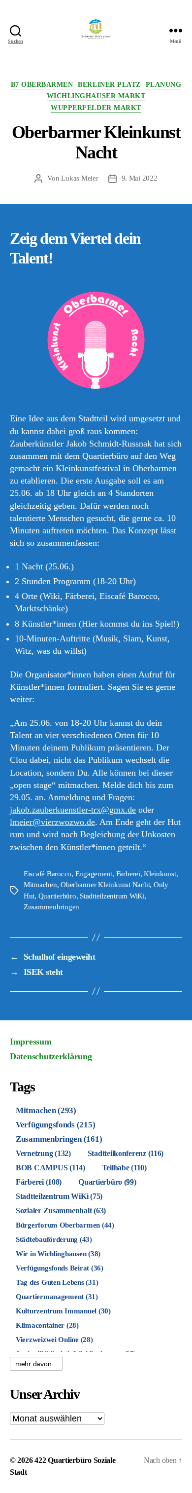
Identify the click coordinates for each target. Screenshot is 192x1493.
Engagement (93, 874)
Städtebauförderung (54, 1239)
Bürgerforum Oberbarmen (65, 1225)
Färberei (128, 874)
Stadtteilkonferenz (126, 1153)
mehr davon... (36, 1364)
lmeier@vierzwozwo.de (52, 822)
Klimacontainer (47, 1325)
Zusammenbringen (51, 907)
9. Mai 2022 (140, 178)
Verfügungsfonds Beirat (59, 1268)
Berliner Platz (109, 84)
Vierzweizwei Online (54, 1340)
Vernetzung (43, 1153)
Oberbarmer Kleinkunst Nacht (105, 885)
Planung (164, 84)
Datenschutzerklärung (51, 1056)
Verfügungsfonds (55, 1124)
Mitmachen (40, 885)
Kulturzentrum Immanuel (63, 1310)
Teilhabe (124, 1167)
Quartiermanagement (57, 1296)
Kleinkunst (160, 874)
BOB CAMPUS (50, 1167)
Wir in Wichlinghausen (58, 1253)
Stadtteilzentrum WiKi (112, 896)
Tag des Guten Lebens (57, 1282)
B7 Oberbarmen (42, 84)
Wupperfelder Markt (96, 108)
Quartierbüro (57, 896)
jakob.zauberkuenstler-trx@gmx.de (73, 810)
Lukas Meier (79, 178)
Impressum (31, 1041)
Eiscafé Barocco (47, 874)
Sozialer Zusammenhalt (61, 1210)
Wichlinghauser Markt (96, 96)
